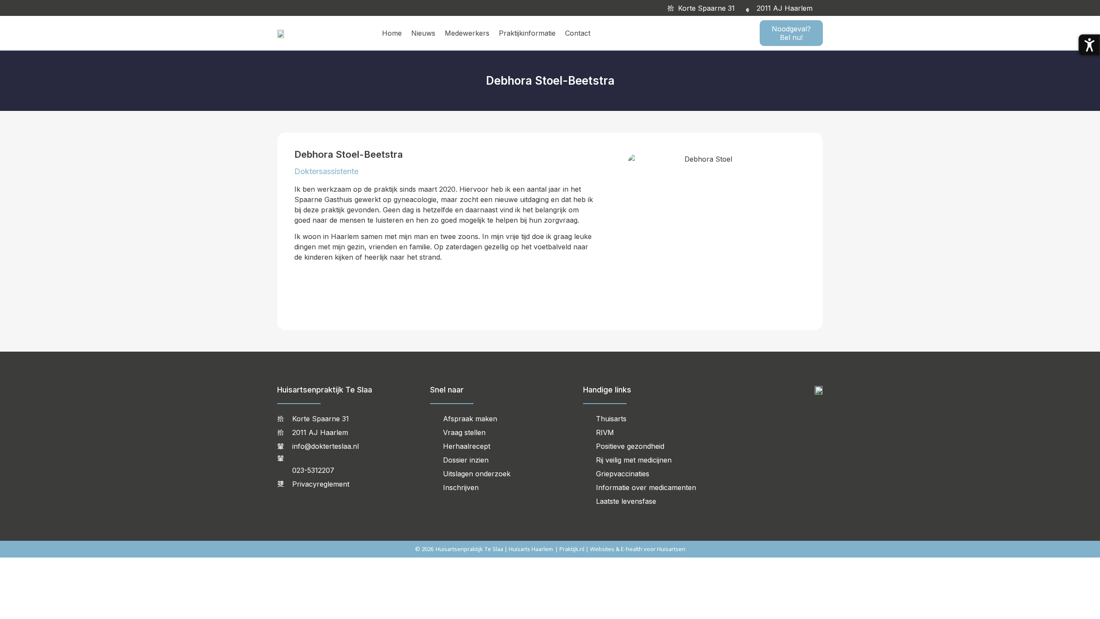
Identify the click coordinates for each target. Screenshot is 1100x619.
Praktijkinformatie (527, 33)
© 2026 (424, 549)
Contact (577, 33)
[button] (824, 8)
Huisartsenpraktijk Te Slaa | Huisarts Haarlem (494, 549)
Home (392, 33)
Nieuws (423, 33)
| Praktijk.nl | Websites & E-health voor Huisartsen (620, 549)
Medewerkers (467, 33)
